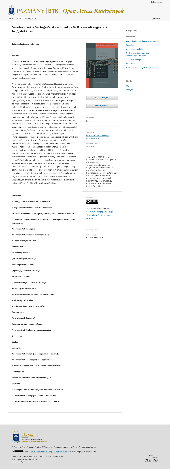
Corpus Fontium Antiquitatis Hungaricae (142, 41)
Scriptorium (130, 63)
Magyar (129, 89)
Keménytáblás (101, 105)
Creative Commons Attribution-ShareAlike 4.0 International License (100, 215)
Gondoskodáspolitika (134, 49)
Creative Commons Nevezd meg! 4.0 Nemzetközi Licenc (48, 452)
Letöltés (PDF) (103, 98)
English (129, 85)
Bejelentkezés (156, 2)
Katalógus (29, 18)
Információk (13, 18)
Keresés (156, 18)
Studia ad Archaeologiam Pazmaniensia (97, 137)
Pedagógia (130, 45)
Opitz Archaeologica (134, 59)
